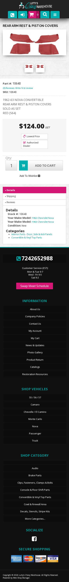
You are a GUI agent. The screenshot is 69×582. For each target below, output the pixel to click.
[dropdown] (55, 14)
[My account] (22, 14)
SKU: (6, 92)
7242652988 (37, 258)
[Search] (44, 14)
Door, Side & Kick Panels (39, 234)
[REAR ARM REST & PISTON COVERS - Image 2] (40, 66)
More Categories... (35, 518)
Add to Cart (45, 165)
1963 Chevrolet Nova (43, 221)
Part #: (8, 83)
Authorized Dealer (30, 144)
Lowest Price (33, 136)
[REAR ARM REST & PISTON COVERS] (34, 43)
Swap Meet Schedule (34, 286)
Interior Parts (18, 234)
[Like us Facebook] (33, 538)
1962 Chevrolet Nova (43, 218)
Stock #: (13, 214)
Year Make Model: (19, 218)
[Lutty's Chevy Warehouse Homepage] (39, 5)
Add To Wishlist (29, 175)
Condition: (14, 225)
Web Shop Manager (21, 578)
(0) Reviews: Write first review (18, 88)
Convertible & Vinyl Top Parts (26, 237)
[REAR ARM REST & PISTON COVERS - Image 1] (28, 66)
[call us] (12, 14)
